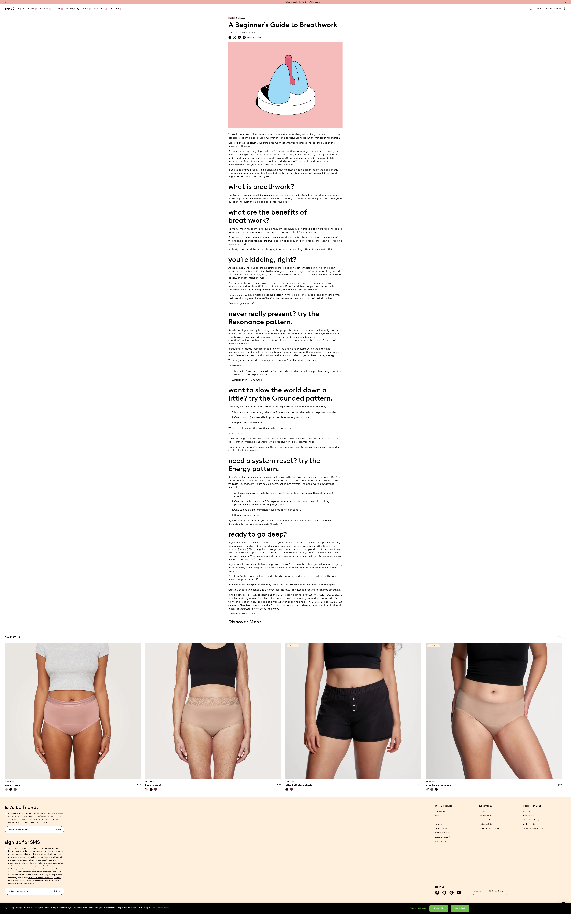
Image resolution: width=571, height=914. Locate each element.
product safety (485, 824)
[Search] (531, 8)
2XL (218, 775)
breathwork (266, 195)
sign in (557, 9)
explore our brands (487, 820)
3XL (224, 775)
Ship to (477, 891)
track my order (529, 824)
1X (78, 775)
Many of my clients (238, 295)
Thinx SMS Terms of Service (40, 878)
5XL (235, 775)
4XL (230, 775)
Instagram (308, 605)
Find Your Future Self (314, 602)
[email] (239, 37)
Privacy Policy (36, 819)
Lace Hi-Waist (153, 785)
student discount (442, 837)
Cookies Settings (418, 908)
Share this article (254, 37)
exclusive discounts (443, 833)
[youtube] (459, 893)
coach (253, 595)
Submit (57, 830)
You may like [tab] (13, 637)
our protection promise (489, 828)
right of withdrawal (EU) (533, 828)
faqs (437, 815)
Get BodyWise (485, 815)
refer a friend (441, 828)
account (526, 811)
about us (482, 811)
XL (73, 775)
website (266, 605)
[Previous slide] (558, 637)
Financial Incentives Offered (36, 822)
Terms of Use (23, 819)
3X (90, 775)
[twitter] (234, 37)
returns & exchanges (532, 820)
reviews (438, 820)
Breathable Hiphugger (439, 785)
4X (95, 775)
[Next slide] (564, 637)
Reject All (438, 908)
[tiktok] (451, 893)
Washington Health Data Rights (40, 880)
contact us (440, 811)
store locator (440, 841)
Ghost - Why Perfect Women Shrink (323, 595)
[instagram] (444, 893)
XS (50, 775)
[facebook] (229, 37)
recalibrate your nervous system (263, 237)
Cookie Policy (163, 908)
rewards (438, 824)
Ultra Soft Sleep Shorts (299, 785)
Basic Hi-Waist (13, 785)
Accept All (460, 908)
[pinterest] (244, 37)
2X (84, 775)
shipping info (528, 815)
